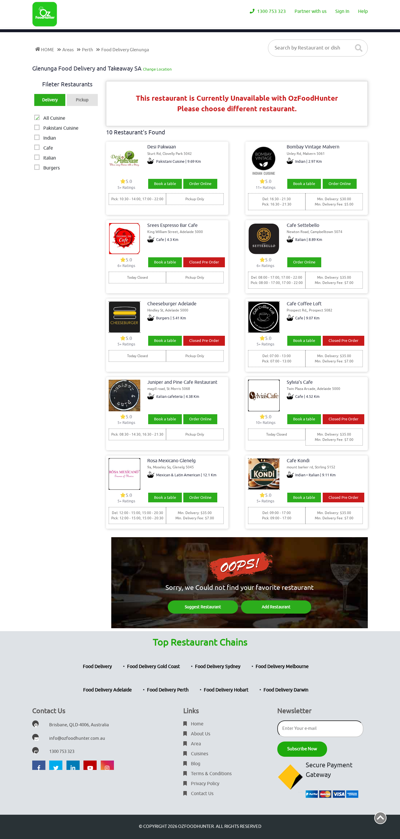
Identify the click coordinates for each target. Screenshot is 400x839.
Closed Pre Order (204, 262)
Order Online (200, 183)
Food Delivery (97, 667)
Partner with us (311, 11)
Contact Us (201, 794)
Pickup (82, 99)
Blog (195, 764)
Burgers (51, 168)
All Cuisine (54, 118)
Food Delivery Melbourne (282, 667)
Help (363, 11)
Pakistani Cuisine (60, 128)
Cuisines (199, 754)
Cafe (48, 148)
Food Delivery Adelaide (107, 690)
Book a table (165, 183)
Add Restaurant (276, 607)
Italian (49, 158)
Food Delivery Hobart (226, 690)
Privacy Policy (204, 784)
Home (197, 724)
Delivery (50, 99)
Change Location (157, 69)
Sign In (342, 11)
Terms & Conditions (211, 774)
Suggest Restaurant (203, 607)
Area (195, 744)
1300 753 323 (271, 11)
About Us (200, 734)
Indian (49, 138)
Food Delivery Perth (168, 690)
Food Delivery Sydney (217, 667)
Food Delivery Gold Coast (153, 667)
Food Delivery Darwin (286, 690)
